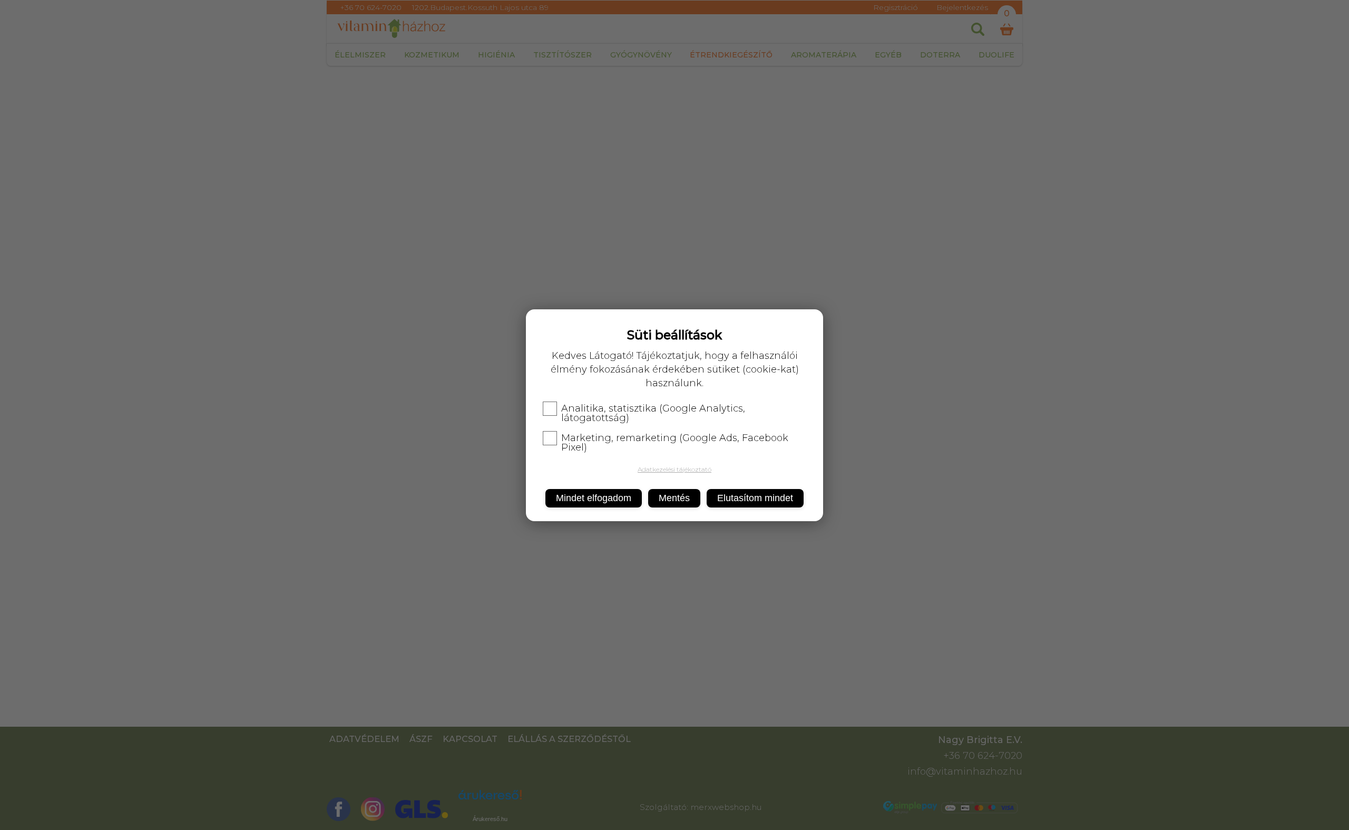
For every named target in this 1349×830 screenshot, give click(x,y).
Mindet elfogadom (593, 498)
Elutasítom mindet (755, 498)
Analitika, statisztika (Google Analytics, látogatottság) (653, 413)
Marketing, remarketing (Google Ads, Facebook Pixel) (674, 442)
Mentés (674, 498)
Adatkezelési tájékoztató (674, 469)
